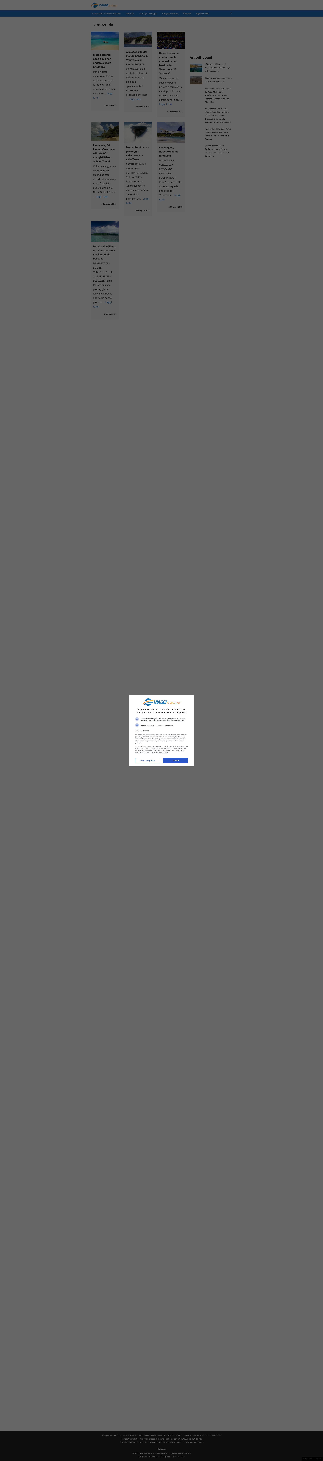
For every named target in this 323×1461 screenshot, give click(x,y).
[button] (161, 730)
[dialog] (161, 730)
